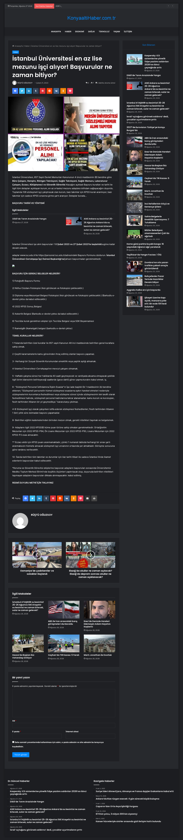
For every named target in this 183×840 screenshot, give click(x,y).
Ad (14, 721)
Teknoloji (104, 31)
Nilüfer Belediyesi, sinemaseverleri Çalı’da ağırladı (157, 233)
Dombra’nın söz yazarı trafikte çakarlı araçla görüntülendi (156, 265)
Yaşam (116, 31)
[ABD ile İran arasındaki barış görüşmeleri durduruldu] (63, 610)
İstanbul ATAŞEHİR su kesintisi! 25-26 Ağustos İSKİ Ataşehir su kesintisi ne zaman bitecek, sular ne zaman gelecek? (28, 606)
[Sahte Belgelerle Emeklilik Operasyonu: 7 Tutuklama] (134, 220)
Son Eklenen (148, 45)
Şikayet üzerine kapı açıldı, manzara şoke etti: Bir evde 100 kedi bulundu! (156, 302)
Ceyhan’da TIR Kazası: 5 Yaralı (63, 655)
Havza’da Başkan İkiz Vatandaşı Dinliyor (23, 656)
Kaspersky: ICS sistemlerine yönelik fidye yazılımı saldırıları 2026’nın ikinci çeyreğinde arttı (157, 61)
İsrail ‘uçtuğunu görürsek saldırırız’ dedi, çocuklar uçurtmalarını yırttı (148, 118)
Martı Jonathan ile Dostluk (98, 655)
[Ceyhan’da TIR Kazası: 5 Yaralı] (63, 643)
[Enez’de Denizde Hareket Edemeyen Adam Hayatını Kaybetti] (99, 610)
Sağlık (91, 31)
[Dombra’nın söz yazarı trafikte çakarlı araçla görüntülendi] (134, 266)
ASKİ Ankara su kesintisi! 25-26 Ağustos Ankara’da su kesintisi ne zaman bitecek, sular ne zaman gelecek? (103, 6)
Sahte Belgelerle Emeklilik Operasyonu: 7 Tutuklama (157, 219)
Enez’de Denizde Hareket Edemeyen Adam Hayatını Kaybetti (97, 624)
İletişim (128, 31)
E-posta (16, 731)
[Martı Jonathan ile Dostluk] (99, 643)
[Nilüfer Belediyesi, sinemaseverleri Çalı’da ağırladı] (134, 234)
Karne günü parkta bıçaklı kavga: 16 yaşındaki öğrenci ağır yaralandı (145, 245)
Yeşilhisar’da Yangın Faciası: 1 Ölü (144, 254)
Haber (68, 31)
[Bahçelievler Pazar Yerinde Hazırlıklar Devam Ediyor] (134, 280)
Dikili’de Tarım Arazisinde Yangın (29, 218)
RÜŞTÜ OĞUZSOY (24, 83)
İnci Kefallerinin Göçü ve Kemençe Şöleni (157, 205)
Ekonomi (79, 31)
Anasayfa (56, 31)
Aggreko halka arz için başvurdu (143, 289)
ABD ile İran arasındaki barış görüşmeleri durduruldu (62, 622)
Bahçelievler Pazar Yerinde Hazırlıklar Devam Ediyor (154, 279)
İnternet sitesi (72, 731)
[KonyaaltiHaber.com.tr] (91, 17)
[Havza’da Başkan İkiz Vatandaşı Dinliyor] (28, 643)
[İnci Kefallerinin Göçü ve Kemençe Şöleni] (134, 207)
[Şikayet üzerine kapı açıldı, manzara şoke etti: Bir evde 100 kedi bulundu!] (134, 301)
